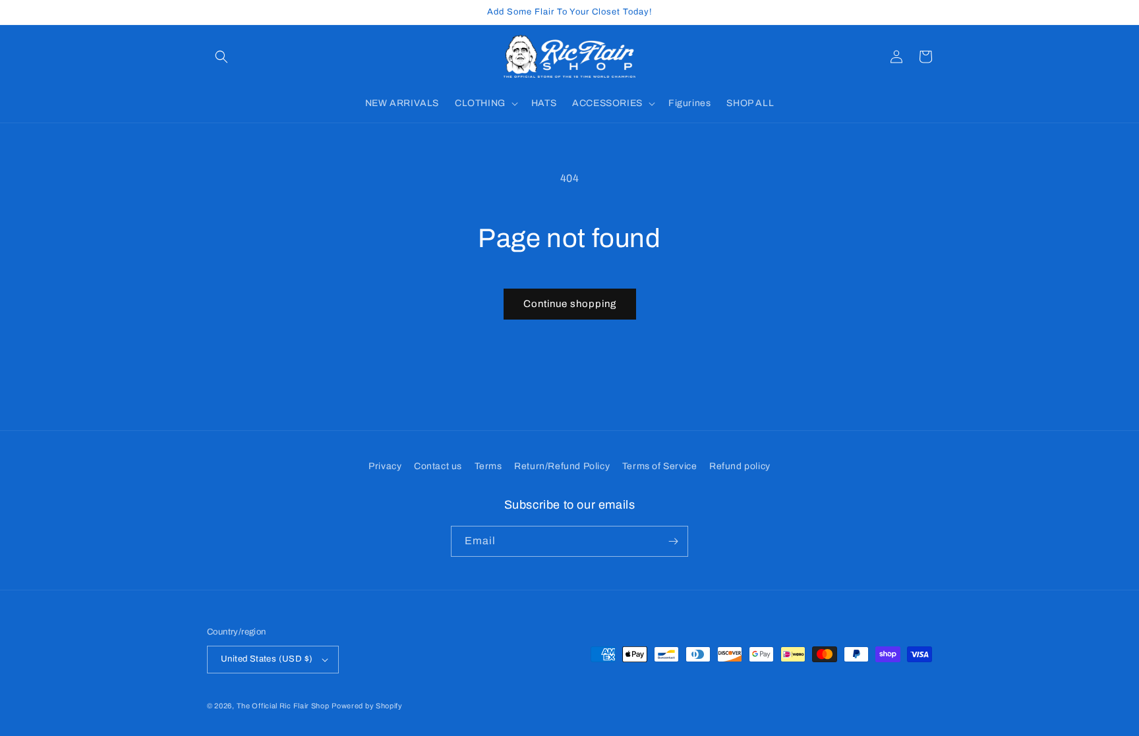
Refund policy (740, 466)
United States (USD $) (266, 659)
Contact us (438, 466)
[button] (221, 56)
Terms (488, 466)
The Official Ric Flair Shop (283, 706)
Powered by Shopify (367, 706)
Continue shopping (569, 303)
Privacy (384, 466)
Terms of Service (659, 466)
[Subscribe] (672, 541)
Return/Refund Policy (562, 466)
